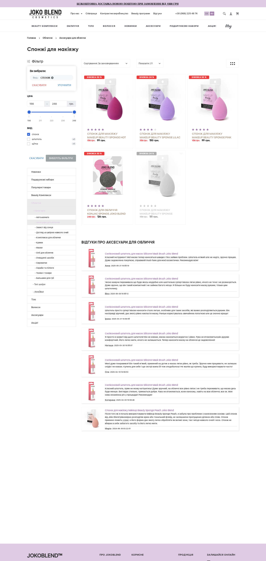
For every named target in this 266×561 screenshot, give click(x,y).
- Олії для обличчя (43, 252)
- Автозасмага (41, 217)
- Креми (38, 242)
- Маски (38, 247)
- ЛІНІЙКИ (37, 292)
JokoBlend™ (44, 555)
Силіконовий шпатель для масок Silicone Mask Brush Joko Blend (141, 253)
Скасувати (39, 85)
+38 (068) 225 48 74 (186, 13)
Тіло (91, 26)
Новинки (130, 26)
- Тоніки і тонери (42, 273)
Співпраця (91, 13)
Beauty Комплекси (45, 26)
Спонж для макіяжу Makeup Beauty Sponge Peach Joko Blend (139, 410)
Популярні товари (41, 187)
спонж (35, 134)
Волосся (109, 26)
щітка (35, 143)
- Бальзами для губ (43, 278)
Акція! (212, 26)
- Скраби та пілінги (43, 268)
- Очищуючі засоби (43, 258)
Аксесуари (153, 26)
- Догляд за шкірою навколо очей (50, 232)
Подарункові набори (184, 26)
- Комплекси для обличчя (47, 237)
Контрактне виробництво (114, 13)
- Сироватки (40, 263)
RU (212, 13)
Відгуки (157, 13)
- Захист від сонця (43, 227)
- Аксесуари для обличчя (46, 222)
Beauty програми (140, 13)
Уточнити (64, 85)
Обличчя (73, 26)
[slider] (29, 112)
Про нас (75, 13)
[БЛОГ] (230, 26)
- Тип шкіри (38, 284)
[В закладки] (128, 77)
